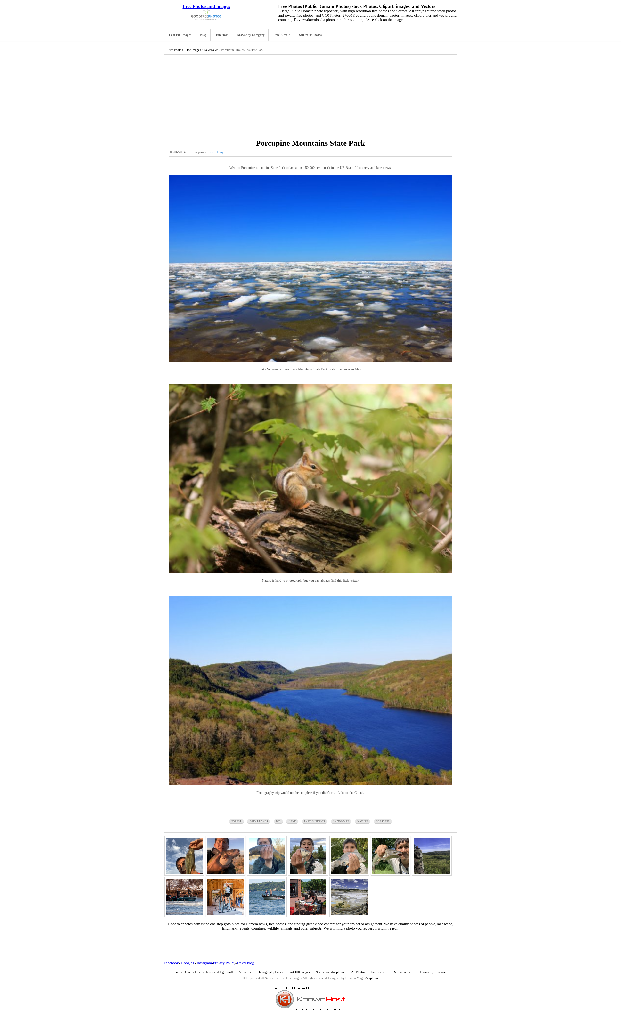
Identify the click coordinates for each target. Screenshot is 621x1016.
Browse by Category (251, 35)
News (207, 50)
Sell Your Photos (310, 35)
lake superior (314, 821)
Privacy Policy (224, 963)
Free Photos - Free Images (184, 50)
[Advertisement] (310, 93)
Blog (203, 35)
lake (292, 821)
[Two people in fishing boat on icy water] (184, 897)
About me (245, 972)
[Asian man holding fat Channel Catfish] (225, 856)
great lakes (259, 821)
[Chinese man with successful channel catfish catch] (390, 856)
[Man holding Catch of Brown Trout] (267, 856)
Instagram (204, 963)
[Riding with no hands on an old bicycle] (225, 897)
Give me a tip (379, 972)
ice (278, 821)
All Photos (358, 972)
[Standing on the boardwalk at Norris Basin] (349, 897)
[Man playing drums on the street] (308, 897)
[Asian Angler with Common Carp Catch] (308, 856)
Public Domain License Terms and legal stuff (203, 972)
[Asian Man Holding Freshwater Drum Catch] (349, 856)
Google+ (188, 963)
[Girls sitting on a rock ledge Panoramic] (432, 856)
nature (362, 821)
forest (236, 821)
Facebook (171, 963)
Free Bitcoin (281, 35)
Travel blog (245, 963)
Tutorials (221, 35)
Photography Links (270, 972)
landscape (341, 821)
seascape (383, 821)
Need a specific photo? (330, 972)
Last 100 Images (180, 35)
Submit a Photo (404, 972)
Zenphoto (371, 978)
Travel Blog (216, 152)
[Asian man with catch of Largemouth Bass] (184, 856)
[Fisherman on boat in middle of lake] (267, 897)
